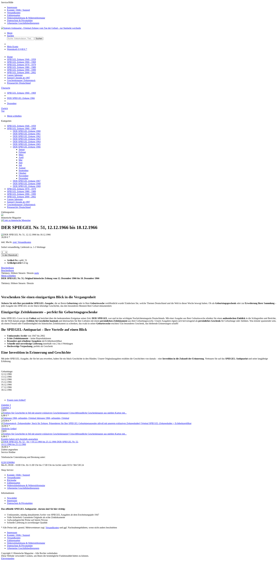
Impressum (12, 7)
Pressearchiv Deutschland (19, 207)
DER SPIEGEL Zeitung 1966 (27, 147)
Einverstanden (7, 558)
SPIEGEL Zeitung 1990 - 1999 (21, 194)
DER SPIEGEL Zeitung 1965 (27, 144)
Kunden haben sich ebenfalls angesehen (19, 439)
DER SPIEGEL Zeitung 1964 (27, 141)
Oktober (22, 173)
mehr (36, 273)
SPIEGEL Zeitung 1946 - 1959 (21, 126)
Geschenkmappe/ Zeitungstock (21, 204)
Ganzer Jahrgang (15, 199)
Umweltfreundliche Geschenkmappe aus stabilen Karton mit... (98, 413)
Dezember (23, 178)
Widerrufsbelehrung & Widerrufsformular (26, 18)
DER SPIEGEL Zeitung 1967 (27, 181)
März (21, 154)
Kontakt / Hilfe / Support (18, 10)
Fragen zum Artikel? (16, 400)
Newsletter (12, 498)
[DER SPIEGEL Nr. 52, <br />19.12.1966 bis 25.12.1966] (29, 441)
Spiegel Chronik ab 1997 (18, 202)
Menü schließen (14, 116)
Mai (20, 160)
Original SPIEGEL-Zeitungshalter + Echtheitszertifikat (166, 423)
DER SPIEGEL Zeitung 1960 (27, 131)
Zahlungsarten (13, 15)
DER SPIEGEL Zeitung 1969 (27, 186)
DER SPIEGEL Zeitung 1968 (27, 183)
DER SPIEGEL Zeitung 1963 (27, 139)
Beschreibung (7, 268)
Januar (22, 149)
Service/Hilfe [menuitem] (23, 12)
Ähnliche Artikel (8, 428)
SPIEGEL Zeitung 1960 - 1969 (21, 128)
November (23, 175)
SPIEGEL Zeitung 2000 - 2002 (21, 196)
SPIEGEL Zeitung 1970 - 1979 (21, 189)
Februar (22, 152)
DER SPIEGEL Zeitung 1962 (27, 136)
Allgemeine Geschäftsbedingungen (23, 23)
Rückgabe (11, 480)
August (22, 168)
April (21, 157)
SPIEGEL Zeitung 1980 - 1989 (21, 191)
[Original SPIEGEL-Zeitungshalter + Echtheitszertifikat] (71, 423)
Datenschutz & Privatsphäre (20, 20)
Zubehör (6, 405)
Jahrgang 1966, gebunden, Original (53, 418)
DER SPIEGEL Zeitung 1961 (27, 133)
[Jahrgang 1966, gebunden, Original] (19, 418)
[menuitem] (143, 7)
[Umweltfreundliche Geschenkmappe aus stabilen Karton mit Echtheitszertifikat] (35, 413)
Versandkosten (13, 12)
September (23, 170)
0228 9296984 (8, 462)
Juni (20, 162)
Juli (20, 165)
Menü (9, 33)
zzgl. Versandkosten (22, 242)
